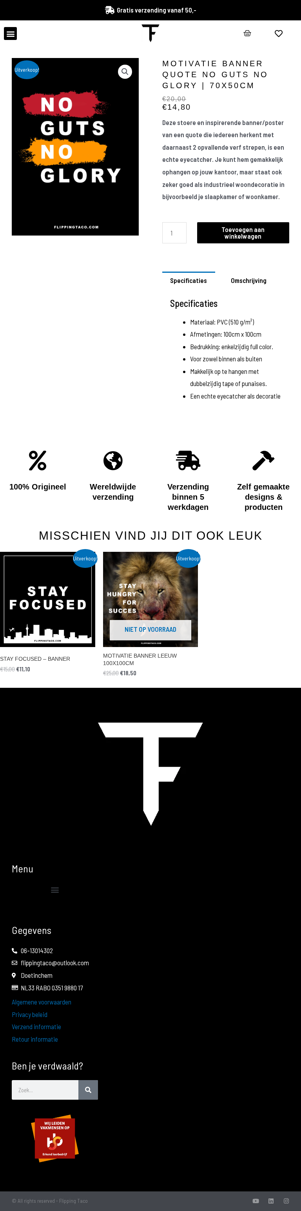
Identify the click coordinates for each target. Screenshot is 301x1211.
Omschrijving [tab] (249, 280)
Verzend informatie (36, 1026)
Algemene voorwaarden (41, 1002)
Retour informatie (35, 1039)
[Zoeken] (88, 1090)
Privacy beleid (29, 1014)
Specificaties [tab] (188, 280)
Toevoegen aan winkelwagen (243, 232)
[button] (10, 33)
